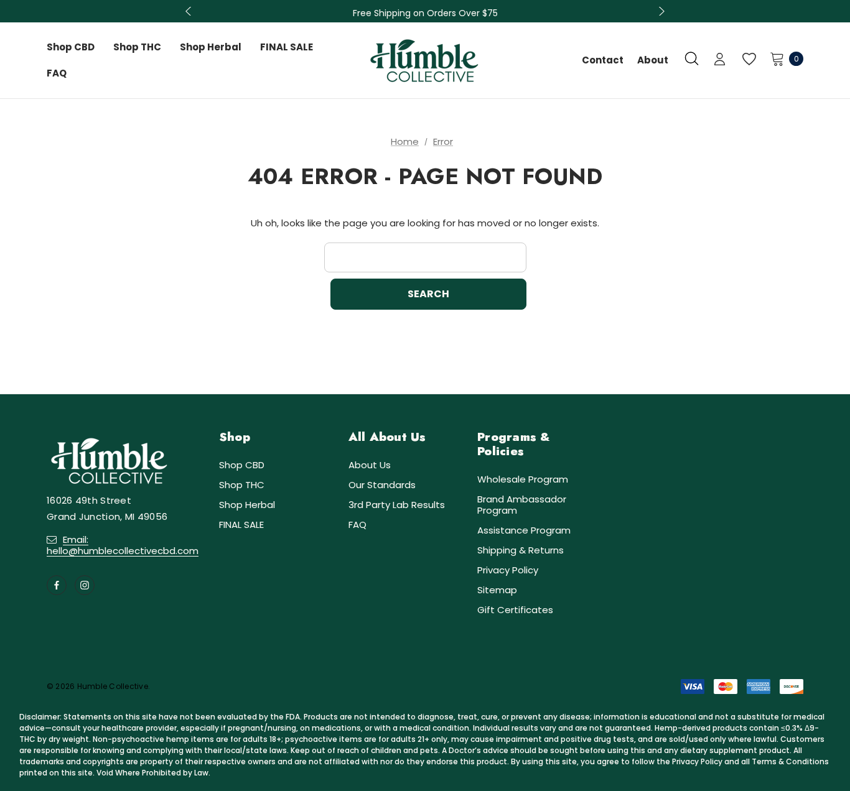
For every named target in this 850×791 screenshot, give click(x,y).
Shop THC (241, 484)
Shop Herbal (247, 504)
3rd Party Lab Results (396, 504)
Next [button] (660, 11)
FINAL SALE (241, 524)
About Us (369, 464)
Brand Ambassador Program (521, 505)
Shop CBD (241, 464)
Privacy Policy (507, 569)
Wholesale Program (522, 479)
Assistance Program (524, 530)
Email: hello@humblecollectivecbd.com (122, 545)
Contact (602, 60)
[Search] (692, 58)
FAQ (357, 524)
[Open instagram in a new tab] (85, 585)
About (652, 60)
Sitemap (497, 589)
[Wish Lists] (748, 59)
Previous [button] (189, 11)
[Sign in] (720, 60)
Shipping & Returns (520, 550)
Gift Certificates (515, 609)
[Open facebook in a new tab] (57, 585)
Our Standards (382, 484)
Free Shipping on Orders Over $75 (425, 10)
